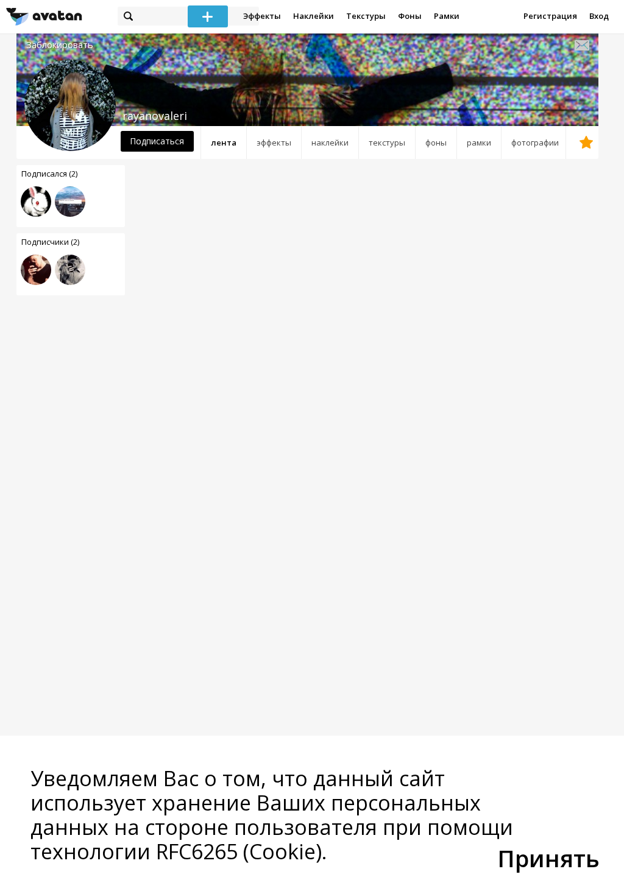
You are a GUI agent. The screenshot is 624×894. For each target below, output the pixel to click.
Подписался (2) (49, 173)
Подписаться (157, 141)
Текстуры (366, 15)
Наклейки (313, 15)
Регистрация (550, 15)
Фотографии (535, 142)
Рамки (446, 15)
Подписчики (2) (50, 241)
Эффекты (262, 15)
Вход (599, 15)
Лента (223, 142)
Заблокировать (59, 44)
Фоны (410, 15)
